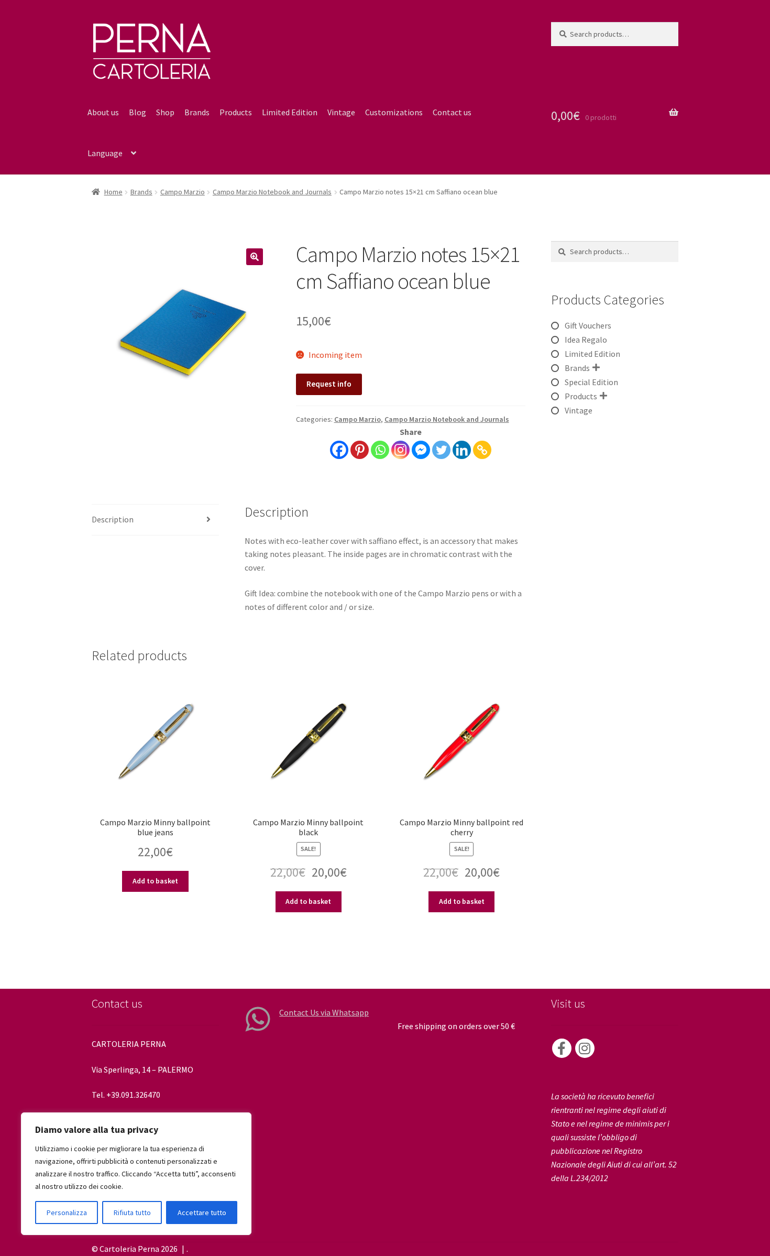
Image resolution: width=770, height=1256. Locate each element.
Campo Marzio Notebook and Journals (272, 191)
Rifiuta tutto (132, 1212)
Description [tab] (113, 519)
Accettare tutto (202, 1212)
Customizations (394, 112)
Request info (328, 384)
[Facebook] (339, 450)
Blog (137, 112)
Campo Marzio (182, 191)
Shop (165, 112)
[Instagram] (400, 450)
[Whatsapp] (380, 450)
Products (235, 112)
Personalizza (67, 1212)
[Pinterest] (359, 450)
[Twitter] (441, 450)
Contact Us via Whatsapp (324, 1012)
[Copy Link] (482, 450)
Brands (197, 112)
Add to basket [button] (155, 881)
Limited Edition (289, 112)
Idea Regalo (586, 339)
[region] (136, 1173)
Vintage (341, 112)
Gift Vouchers (588, 325)
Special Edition (591, 382)
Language (105, 153)
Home (113, 191)
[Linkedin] (462, 450)
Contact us (452, 112)
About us (103, 112)
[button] (254, 256)
